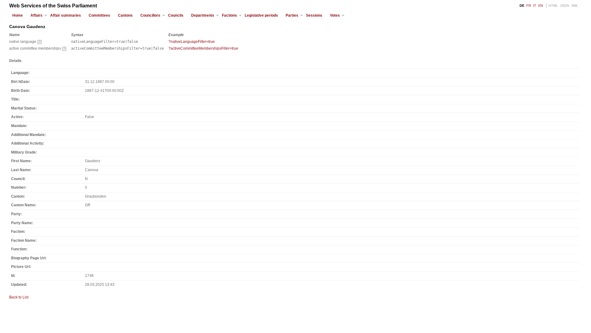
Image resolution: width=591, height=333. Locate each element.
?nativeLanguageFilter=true (191, 41)
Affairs (36, 15)
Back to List (18, 297)
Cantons (125, 15)
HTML (553, 5)
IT (534, 5)
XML (574, 5)
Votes (335, 15)
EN (540, 5)
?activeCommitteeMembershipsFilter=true (203, 48)
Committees (99, 15)
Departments (202, 15)
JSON (564, 5)
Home (17, 15)
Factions (229, 15)
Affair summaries (65, 15)
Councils (175, 15)
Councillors (150, 15)
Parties (292, 15)
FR (528, 5)
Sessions (314, 15)
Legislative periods (261, 15)
